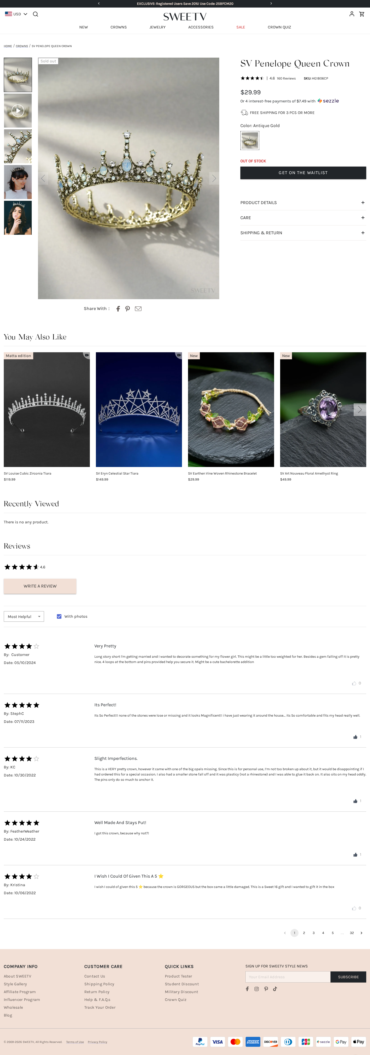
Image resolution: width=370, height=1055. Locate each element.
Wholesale (13, 1007)
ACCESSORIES (201, 27)
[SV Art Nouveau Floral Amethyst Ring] (323, 409)
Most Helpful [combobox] (19, 616)
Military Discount (181, 991)
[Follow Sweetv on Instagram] (256, 989)
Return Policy (96, 991)
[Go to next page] (361, 933)
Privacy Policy (97, 1042)
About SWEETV (17, 976)
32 (352, 933)
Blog (8, 1015)
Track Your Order (100, 1007)
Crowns (22, 46)
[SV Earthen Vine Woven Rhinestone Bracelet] (231, 409)
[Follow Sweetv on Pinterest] (266, 989)
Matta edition (18, 355)
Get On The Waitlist (303, 172)
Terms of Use (75, 1042)
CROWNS (118, 27)
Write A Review (40, 586)
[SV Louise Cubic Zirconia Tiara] (47, 409)
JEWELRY (158, 27)
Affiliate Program (20, 991)
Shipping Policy (99, 984)
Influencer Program (22, 999)
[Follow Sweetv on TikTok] (275, 989)
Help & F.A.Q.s (97, 999)
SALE (240, 27)
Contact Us (94, 976)
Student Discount (182, 984)
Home (8, 46)
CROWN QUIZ (279, 27)
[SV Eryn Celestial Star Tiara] (139, 409)
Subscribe (348, 976)
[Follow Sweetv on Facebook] (247, 989)
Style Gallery (15, 984)
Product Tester (178, 976)
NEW (83, 27)
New (194, 355)
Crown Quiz (176, 999)
